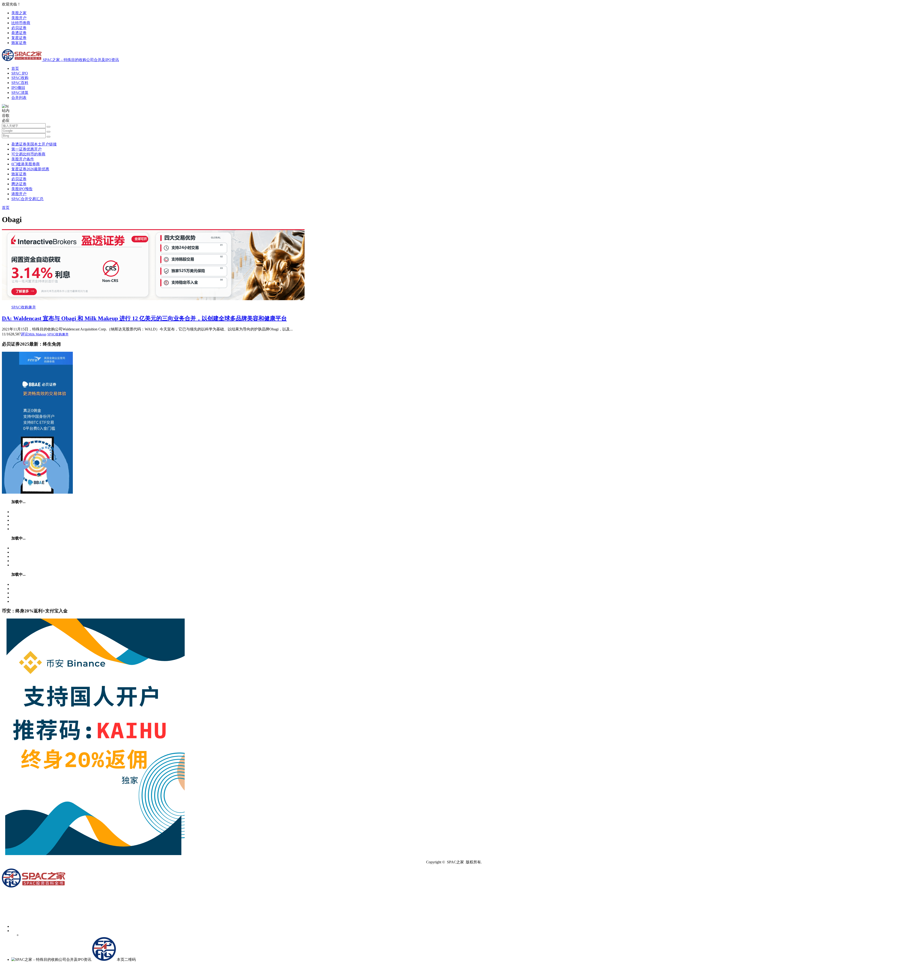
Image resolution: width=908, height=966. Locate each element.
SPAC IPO (19, 73)
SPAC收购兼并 (23, 307)
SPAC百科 (19, 83)
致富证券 (18, 43)
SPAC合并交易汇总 (27, 199)
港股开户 (18, 194)
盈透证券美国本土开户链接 (34, 144)
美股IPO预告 (22, 189)
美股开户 (18, 18)
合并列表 (18, 98)
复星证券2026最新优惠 (30, 169)
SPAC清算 (19, 93)
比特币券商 (20, 23)
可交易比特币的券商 (28, 154)
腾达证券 (18, 184)
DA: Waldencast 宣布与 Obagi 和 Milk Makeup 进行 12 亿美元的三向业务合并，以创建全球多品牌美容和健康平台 (144, 318)
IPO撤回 (18, 88)
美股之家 (18, 13)
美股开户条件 (22, 159)
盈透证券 (18, 33)
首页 (15, 68)
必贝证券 (18, 28)
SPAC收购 (19, 78)
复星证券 (18, 38)
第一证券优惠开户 (26, 149)
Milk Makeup (37, 334)
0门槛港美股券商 (25, 164)
